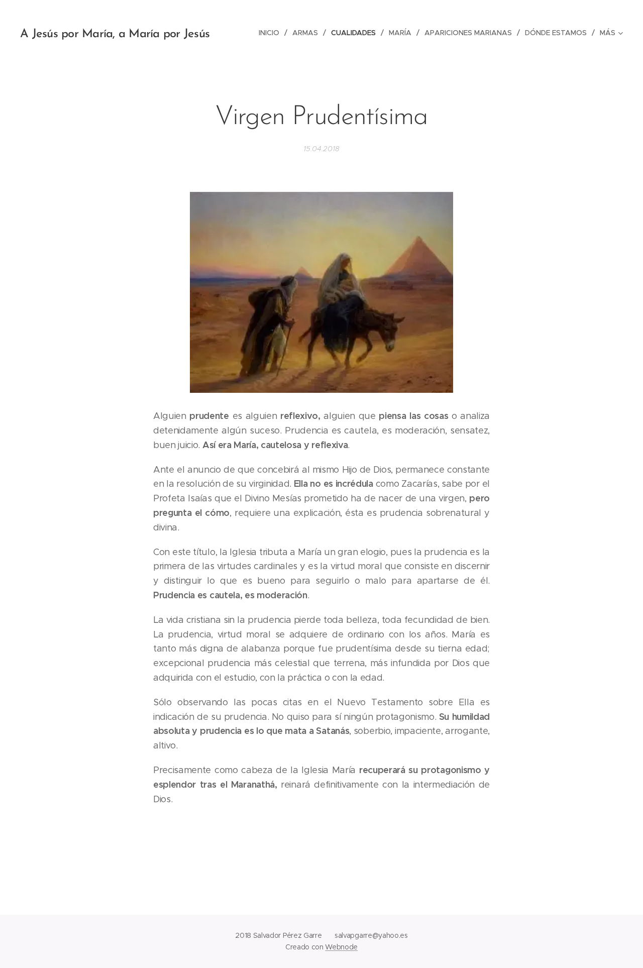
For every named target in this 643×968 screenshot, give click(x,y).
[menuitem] (271, 32)
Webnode (341, 946)
